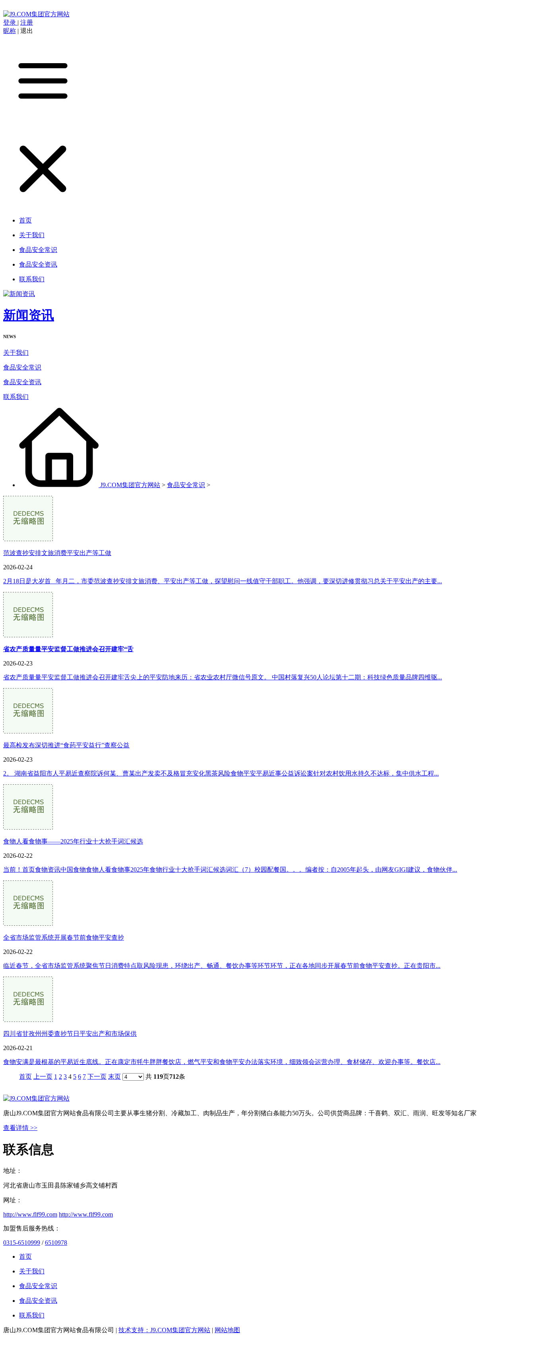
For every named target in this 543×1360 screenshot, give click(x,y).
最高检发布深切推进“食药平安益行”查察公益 (66, 745)
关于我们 (16, 352)
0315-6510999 (21, 1242)
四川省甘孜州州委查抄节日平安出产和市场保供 (70, 1033)
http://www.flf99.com (30, 1214)
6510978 (56, 1242)
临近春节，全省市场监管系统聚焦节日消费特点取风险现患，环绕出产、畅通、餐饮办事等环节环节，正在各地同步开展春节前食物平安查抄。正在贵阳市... (221, 965)
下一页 (97, 1076)
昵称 (9, 30)
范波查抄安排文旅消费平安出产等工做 (57, 552)
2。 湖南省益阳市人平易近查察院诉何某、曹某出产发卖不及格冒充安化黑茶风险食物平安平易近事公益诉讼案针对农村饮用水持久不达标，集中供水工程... (221, 773)
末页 (114, 1076)
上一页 (42, 1076)
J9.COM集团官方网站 (130, 485)
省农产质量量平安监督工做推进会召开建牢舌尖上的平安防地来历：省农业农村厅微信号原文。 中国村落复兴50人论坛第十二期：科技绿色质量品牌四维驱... (222, 677)
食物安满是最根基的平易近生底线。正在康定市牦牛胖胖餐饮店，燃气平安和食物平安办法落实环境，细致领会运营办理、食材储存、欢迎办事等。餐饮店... (221, 1061)
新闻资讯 (28, 315)
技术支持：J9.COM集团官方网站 (164, 1330)
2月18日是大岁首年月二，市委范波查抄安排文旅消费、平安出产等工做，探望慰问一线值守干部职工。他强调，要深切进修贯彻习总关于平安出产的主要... (222, 581)
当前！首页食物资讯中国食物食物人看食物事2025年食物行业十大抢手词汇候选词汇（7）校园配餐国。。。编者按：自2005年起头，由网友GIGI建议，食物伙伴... (230, 869)
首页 (25, 1076)
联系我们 (16, 396)
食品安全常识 (22, 367)
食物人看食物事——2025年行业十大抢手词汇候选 (73, 841)
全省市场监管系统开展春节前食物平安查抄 (63, 937)
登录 (10, 22)
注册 (26, 22)
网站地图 (227, 1330)
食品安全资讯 (22, 382)
